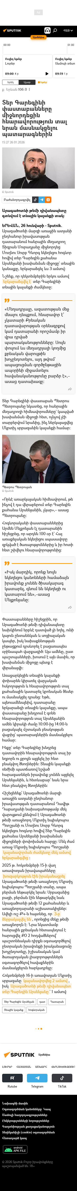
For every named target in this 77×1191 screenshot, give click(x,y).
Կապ (47, 1109)
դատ (42, 1002)
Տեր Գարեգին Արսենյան (19, 1002)
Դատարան (57, 1002)
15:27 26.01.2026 (13, 142)
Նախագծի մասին (15, 1103)
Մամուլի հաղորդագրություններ (24, 1115)
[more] (70, 389)
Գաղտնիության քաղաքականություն (28, 1126)
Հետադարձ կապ (14, 1138)
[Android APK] (15, 1150)
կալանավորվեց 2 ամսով (45, 980)
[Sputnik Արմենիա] (13, 32)
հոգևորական (36, 1010)
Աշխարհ (41, 1067)
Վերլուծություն (63, 1067)
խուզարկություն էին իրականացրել (34, 876)
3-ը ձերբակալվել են (31, 916)
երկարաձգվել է (17, 281)
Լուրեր (10, 63)
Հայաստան (23, 1067)
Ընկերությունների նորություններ (25, 1121)
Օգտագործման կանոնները (22, 1109)
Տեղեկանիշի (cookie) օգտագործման (28, 1132)
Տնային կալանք (13, 1010)
